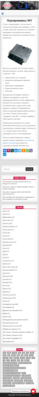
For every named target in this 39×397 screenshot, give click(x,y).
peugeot (5, 358)
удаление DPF (18, 381)
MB (22, 355)
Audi (4, 214)
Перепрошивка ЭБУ (19, 20)
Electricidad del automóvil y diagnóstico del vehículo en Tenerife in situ (18, 198)
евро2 (23, 373)
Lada (4, 258)
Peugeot (6, 276)
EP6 (27, 353)
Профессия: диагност (10, 329)
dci (19, 353)
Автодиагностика (9, 304)
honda (13, 355)
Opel (4, 273)
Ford (5, 233)
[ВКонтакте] (4, 150)
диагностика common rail (11, 365)
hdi (9, 355)
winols (27, 360)
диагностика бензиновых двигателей (14, 368)
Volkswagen (7, 298)
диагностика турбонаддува (11, 373)
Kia (4, 255)
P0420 (31, 355)
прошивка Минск (26, 378)
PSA (11, 358)
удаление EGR (28, 381)
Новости (6, 317)
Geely (5, 236)
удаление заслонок (18, 383)
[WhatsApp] (27, 150)
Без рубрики (7, 307)
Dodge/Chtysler (9, 227)
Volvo (5, 301)
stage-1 (22, 358)
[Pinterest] (8, 150)
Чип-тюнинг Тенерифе (10, 338)
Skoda (5, 289)
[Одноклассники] (23, 150)
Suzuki (5, 292)
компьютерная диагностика (11, 376)
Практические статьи (10, 326)
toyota (13, 360)
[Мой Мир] (4, 154)
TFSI (8, 360)
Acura (5, 211)
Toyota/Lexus (8, 295)
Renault (6, 282)
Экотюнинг (6, 341)
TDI (4, 360)
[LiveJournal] (12, 150)
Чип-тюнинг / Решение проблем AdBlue (17, 332)
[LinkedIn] (16, 150)
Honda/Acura (8, 242)
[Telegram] (19, 150)
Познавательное (9, 323)
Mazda (5, 264)
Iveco (5, 248)
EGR (23, 353)
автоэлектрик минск (25, 363)
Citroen (6, 223)
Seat (4, 286)
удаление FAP (7, 383)
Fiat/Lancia (7, 230)
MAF (18, 355)
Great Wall (7, 239)
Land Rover (7, 261)
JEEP (5, 251)
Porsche (6, 279)
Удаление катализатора (10, 363)
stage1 (28, 358)
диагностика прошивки (10, 371)
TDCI (33, 358)
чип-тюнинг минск (8, 386)
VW (22, 360)
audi (4, 353)
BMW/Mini (7, 217)
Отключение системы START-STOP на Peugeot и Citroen (17, 183)
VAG (18, 360)
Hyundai (6, 245)
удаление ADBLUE (8, 381)
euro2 (32, 353)
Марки (5, 313)
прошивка (16, 378)
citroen (14, 353)
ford (4, 355)
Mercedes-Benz (9, 267)
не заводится (26, 376)
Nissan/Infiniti (8, 270)
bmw (9, 353)
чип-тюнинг (29, 383)
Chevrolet (7, 220)
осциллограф (7, 378)
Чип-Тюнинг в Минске (10, 335)
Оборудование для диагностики (14, 320)
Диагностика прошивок (11, 310)
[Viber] (31, 150)
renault (16, 358)
